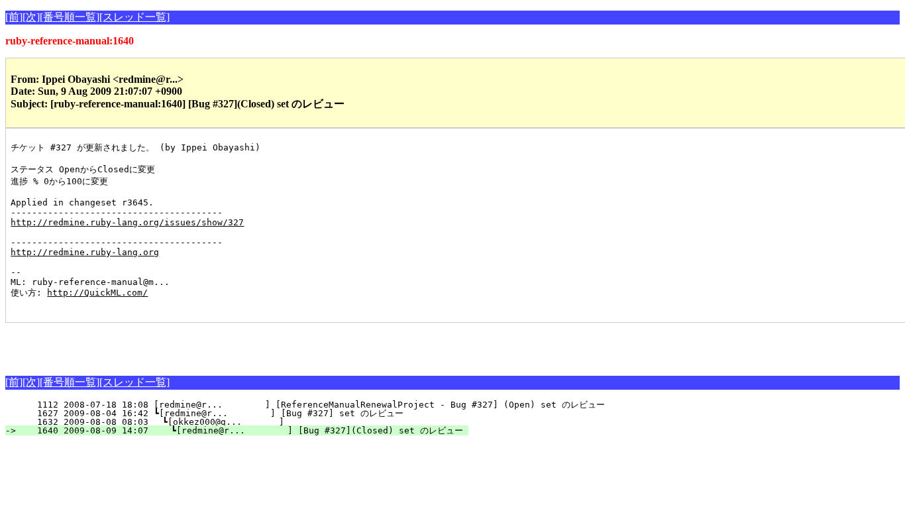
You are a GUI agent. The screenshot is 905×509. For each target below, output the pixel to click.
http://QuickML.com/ (97, 293)
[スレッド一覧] (134, 17)
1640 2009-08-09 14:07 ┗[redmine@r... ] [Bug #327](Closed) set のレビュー (244, 430)
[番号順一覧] (69, 17)
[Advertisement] (160, 343)
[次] (31, 17)
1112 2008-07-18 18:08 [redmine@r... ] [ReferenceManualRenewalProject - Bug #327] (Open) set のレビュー (313, 405)
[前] (14, 17)
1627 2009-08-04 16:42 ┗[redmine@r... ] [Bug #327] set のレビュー (246, 413)
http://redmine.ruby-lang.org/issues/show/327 (127, 222)
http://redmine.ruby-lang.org (85, 252)
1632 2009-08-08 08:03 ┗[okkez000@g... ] (250, 422)
